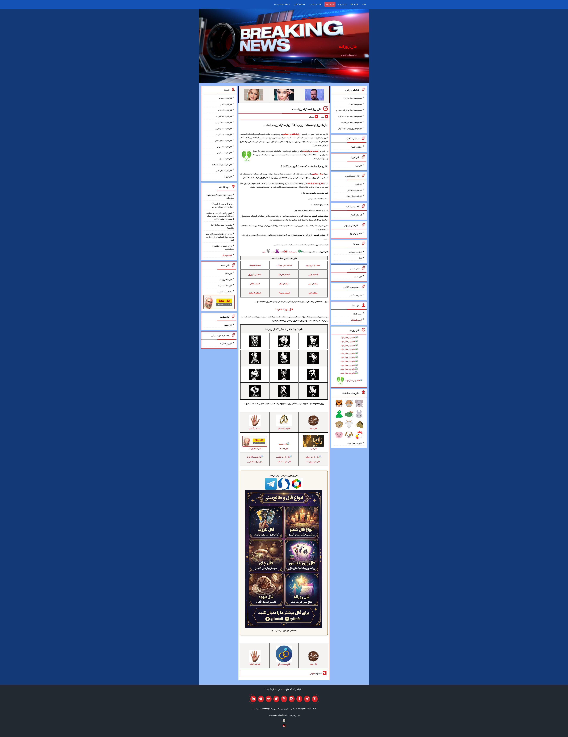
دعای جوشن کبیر (355, 252)
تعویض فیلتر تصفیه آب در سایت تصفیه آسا (220, 196)
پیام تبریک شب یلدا (224, 291)
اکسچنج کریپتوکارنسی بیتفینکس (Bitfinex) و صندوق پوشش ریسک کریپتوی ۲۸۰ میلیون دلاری (220, 216)
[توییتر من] (276, 699)
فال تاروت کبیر (226, 104)
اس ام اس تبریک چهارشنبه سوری (349, 110)
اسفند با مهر (313, 283)
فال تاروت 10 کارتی (254, 461)
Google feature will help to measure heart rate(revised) (223, 205)
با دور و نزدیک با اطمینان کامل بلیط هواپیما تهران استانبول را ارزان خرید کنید (220, 237)
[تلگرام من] (307, 699)
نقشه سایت (272, 715)
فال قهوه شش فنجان (354, 196)
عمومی (312, 673)
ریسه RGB (357, 314)
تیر (282, 252)
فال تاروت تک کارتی (224, 116)
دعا (360, 258)
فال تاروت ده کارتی (224, 152)
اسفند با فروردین (313, 265)
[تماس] (284, 699)
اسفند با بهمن (284, 293)
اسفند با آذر (255, 283)
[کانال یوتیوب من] (261, 699)
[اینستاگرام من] (292, 699)
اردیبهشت (293, 252)
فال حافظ (354, 4)
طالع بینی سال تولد (354, 443)
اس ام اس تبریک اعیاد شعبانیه (350, 116)
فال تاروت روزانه (313, 461)
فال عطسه (284, 448)
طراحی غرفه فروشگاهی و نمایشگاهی (223, 247)
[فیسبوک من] (299, 699)
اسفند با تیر (313, 274)
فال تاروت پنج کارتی (224, 134)
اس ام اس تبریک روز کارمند (351, 122)
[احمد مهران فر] (314, 95)
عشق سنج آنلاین (355, 295)
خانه (364, 4)
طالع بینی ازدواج (356, 233)
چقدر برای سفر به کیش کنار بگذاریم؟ (222, 226)
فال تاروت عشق (225, 158)
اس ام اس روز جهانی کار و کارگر (350, 128)
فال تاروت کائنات (284, 461)
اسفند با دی (313, 293)
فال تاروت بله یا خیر (224, 170)
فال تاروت (342, 4)
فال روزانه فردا (226, 343)
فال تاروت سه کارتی (224, 122)
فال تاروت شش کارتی (223, 140)
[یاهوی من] (315, 699)
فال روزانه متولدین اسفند (306, 109)
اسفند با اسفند (255, 293)
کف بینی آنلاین (356, 215)
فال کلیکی (358, 277)
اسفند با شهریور (254, 274)
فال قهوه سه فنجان (354, 190)
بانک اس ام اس (315, 4)
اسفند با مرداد (284, 274)
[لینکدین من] (253, 699)
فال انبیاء (358, 165)
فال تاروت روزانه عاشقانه (222, 164)
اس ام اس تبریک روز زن (353, 98)
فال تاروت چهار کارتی (223, 128)
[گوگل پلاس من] (269, 699)
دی (273, 252)
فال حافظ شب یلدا (225, 286)
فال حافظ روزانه (226, 279)
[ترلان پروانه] (284, 95)
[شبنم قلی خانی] (253, 95)
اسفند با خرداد (255, 265)
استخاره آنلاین (299, 4)
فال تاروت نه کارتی (224, 146)
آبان (264, 252)
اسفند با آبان (284, 283)
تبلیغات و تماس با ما (281, 4)
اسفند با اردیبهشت (284, 265)
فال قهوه (358, 184)
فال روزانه (330, 4)
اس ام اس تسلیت (355, 104)
